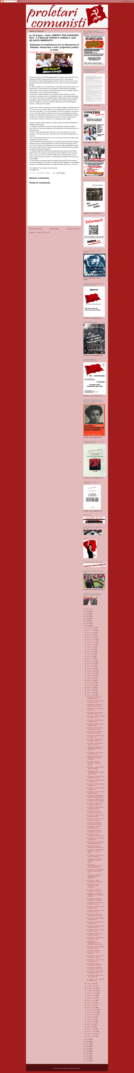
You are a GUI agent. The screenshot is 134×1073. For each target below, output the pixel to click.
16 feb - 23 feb (91, 1021)
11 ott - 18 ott (91, 654)
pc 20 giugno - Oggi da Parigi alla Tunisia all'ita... (95, 767)
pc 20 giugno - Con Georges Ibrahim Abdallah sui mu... (95, 713)
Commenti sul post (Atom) (42, 232)
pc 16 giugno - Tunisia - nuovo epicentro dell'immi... (95, 926)
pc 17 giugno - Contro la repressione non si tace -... (95, 890)
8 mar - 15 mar (91, 1014)
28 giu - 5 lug (91, 690)
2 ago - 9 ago (91, 678)
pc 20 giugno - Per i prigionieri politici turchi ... (95, 709)
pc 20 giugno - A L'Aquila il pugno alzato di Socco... (94, 732)
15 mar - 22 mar (92, 1012)
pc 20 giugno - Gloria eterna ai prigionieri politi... (95, 724)
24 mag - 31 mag (92, 988)
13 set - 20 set (91, 663)
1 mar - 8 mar (91, 1017)
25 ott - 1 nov (91, 649)
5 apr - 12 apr (91, 1005)
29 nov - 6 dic (91, 637)
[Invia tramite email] (57, 173)
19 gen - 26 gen (91, 1031)
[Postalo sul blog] (59, 173)
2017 (87, 1044)
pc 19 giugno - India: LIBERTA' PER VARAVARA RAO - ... (95, 842)
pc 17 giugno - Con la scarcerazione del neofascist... (93, 886)
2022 (87, 621)
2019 (87, 1039)
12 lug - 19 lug (91, 685)
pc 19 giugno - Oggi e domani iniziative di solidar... (95, 815)
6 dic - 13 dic (91, 635)
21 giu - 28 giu (91, 692)
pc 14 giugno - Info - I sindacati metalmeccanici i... (95, 979)
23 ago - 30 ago (91, 671)
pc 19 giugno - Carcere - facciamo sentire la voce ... (95, 811)
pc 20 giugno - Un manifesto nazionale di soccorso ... (95, 728)
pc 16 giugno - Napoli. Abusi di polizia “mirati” (95, 922)
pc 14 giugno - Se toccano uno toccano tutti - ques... (95, 956)
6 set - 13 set (91, 666)
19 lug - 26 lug (91, 682)
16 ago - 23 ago (91, 673)
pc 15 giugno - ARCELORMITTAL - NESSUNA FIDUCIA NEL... (95, 943)
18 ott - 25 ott (91, 651)
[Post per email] (53, 173)
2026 (87, 611)
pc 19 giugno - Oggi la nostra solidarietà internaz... (95, 808)
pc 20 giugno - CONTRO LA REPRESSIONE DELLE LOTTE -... (95, 748)
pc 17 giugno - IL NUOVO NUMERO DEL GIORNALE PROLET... (95, 895)
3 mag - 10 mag (91, 995)
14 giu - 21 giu (91, 694)
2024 (87, 616)
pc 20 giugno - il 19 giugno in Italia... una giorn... (95, 744)
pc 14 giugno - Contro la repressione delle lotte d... (95, 964)
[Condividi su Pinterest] (64, 173)
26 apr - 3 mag (91, 998)
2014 (87, 1051)
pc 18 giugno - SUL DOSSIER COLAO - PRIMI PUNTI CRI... (95, 871)
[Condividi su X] (60, 173)
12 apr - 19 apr (91, 1002)
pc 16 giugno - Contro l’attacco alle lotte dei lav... (95, 918)
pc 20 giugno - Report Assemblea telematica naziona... (94, 763)
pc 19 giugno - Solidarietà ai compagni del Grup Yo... (95, 804)
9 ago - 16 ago (91, 675)
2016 (87, 1046)
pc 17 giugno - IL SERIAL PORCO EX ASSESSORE (94, 899)
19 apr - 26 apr (91, 1000)
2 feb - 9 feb (90, 1026)
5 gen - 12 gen (91, 1036)
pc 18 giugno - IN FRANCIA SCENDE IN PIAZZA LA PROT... (94, 860)
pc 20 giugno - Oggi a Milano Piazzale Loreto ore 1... (95, 740)
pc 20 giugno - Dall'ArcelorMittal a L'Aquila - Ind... (96, 717)
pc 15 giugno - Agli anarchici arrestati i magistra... (95, 934)
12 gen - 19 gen (91, 1034)
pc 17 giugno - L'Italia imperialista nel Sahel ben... (95, 881)
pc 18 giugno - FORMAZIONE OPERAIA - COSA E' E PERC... (95, 851)
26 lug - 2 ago (91, 680)
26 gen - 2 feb (91, 1029)
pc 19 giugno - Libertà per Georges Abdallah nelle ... (95, 823)
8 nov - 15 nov (91, 644)
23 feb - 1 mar (91, 1019)
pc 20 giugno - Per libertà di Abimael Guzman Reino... (95, 705)
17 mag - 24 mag (92, 990)
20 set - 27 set (91, 661)
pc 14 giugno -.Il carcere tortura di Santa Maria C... (96, 960)
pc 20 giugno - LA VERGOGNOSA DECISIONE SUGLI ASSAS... (95, 772)
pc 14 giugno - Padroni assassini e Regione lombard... (93, 952)
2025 (87, 613)
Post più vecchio (72, 229)
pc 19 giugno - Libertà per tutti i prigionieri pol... (96, 788)
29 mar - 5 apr (91, 1007)
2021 (87, 623)
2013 (87, 1053)
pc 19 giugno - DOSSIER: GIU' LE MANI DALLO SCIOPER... (96, 800)
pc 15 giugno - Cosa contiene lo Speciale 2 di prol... (96, 947)
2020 (87, 625)
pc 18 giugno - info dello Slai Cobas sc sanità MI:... (95, 855)
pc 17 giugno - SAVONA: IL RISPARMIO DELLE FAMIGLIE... (94, 876)
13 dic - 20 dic (91, 632)
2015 (87, 1049)
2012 (87, 1056)
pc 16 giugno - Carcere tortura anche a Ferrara (95, 930)
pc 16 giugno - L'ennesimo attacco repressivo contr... (95, 915)
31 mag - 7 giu (91, 986)
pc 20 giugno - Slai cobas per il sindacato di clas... (95, 701)
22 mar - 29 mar (92, 1010)
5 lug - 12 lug (91, 687)
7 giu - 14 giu (91, 983)
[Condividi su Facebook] (62, 173)
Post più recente (35, 229)
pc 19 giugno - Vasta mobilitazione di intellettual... (95, 835)
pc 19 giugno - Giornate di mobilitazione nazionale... (94, 831)
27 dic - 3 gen (91, 627)
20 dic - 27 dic (91, 630)
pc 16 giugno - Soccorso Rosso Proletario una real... (96, 911)
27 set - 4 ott (91, 659)
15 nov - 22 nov (91, 642)
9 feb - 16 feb (91, 1024)
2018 (87, 1041)
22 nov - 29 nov (91, 639)
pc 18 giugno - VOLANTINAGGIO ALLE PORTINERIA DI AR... (94, 866)
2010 (87, 1060)
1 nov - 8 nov (91, 647)
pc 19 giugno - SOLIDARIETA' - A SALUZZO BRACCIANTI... (96, 796)
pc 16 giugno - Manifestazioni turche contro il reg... (95, 903)
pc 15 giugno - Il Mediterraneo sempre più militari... (95, 938)
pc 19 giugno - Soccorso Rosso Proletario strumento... (96, 777)
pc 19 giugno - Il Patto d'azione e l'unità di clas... (95, 780)
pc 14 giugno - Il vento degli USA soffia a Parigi (94, 972)
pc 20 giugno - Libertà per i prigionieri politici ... (94, 697)
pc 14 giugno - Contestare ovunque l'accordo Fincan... (95, 968)
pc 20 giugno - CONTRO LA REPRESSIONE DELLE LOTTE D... (95, 758)
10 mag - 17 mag (92, 993)
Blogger (78, 1068)
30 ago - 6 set (91, 668)
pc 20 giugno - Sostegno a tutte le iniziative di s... (96, 736)
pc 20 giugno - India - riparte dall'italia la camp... (95, 753)
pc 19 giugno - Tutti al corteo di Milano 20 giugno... (95, 792)
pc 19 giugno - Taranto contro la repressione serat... (95, 819)
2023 (87, 618)
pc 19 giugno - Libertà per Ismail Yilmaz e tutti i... (94, 827)
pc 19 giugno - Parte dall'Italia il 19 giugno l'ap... (96, 784)
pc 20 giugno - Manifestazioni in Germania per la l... (96, 720)
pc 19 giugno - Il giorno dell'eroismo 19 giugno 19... (95, 846)
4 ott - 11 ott (90, 656)
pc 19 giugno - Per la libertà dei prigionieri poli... (96, 838)
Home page (54, 229)
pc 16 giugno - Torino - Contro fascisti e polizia (95, 907)
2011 (87, 1058)
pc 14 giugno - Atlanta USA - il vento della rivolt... (95, 976)
